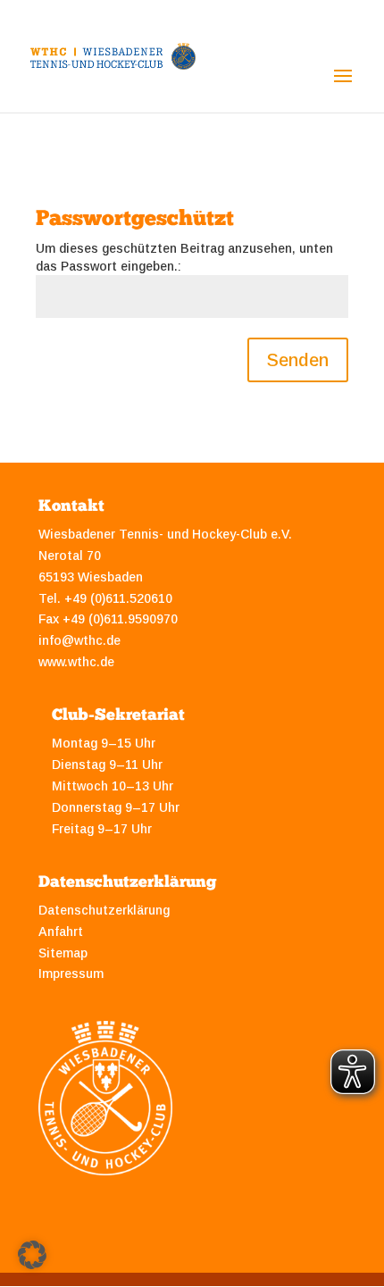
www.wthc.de (76, 662)
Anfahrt (60, 931)
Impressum (71, 973)
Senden (298, 360)
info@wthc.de (79, 640)
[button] (32, 1255)
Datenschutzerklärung (104, 910)
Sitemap (63, 953)
